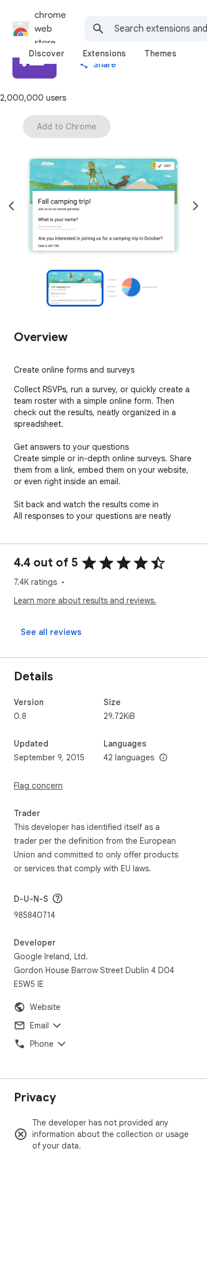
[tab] (47, 53)
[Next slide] (195, 205)
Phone (41, 1044)
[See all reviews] (51, 632)
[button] (103, 206)
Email (39, 1025)
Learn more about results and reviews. (85, 600)
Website (45, 1007)
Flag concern (38, 785)
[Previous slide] (11, 205)
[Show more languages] (163, 758)
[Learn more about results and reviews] (57, 898)
